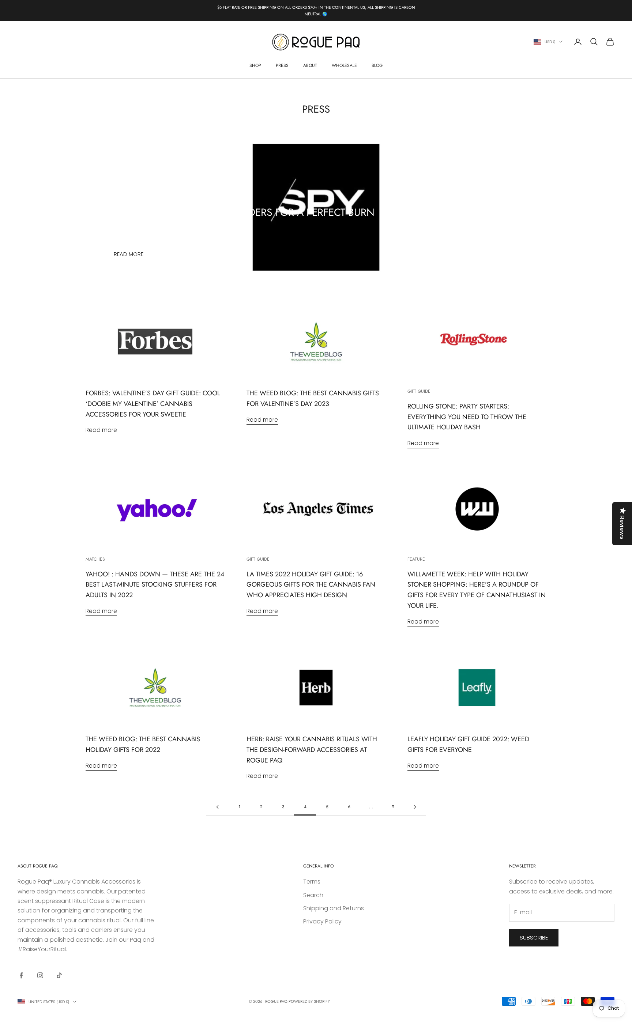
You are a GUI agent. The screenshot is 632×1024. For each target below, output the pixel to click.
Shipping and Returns (333, 908)
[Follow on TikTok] (59, 975)
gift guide (418, 391)
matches (95, 559)
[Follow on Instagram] (40, 975)
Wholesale (344, 65)
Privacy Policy (322, 921)
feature (416, 559)
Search (313, 895)
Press (282, 65)
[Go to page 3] (217, 807)
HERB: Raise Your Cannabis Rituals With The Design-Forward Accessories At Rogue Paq (312, 749)
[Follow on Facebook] (21, 975)
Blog (377, 65)
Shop (255, 65)
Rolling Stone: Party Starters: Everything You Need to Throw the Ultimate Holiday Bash (466, 417)
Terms (311, 881)
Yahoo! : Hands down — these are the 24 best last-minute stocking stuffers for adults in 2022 (155, 584)
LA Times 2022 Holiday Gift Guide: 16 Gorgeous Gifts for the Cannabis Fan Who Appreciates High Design (311, 584)
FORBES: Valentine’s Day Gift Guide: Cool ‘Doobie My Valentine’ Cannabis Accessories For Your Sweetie (153, 403)
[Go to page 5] (415, 807)
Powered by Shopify (309, 1001)
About (310, 65)
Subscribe (534, 937)
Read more (128, 254)
